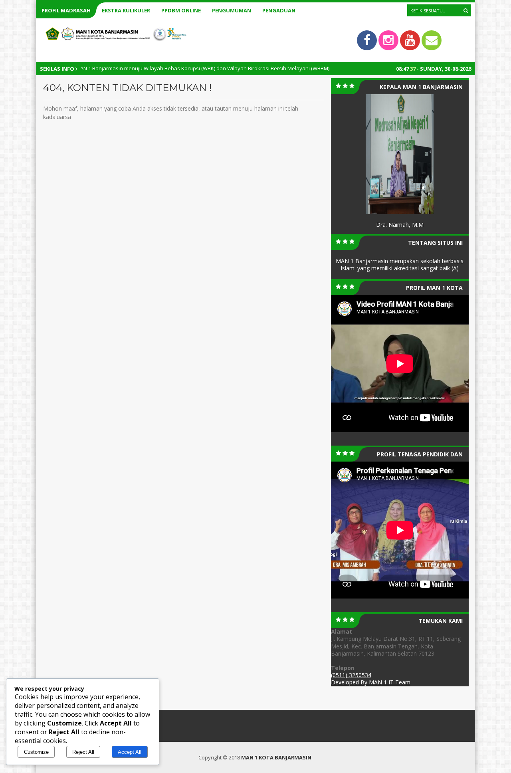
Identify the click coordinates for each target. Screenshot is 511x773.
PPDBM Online (181, 10)
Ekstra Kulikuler (126, 10)
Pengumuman (231, 10)
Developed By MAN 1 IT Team (370, 682)
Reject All (83, 752)
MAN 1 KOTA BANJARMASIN (276, 757)
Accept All (129, 752)
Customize (36, 752)
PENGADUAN (278, 10)
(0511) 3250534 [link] (351, 675)
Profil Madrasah (66, 10)
